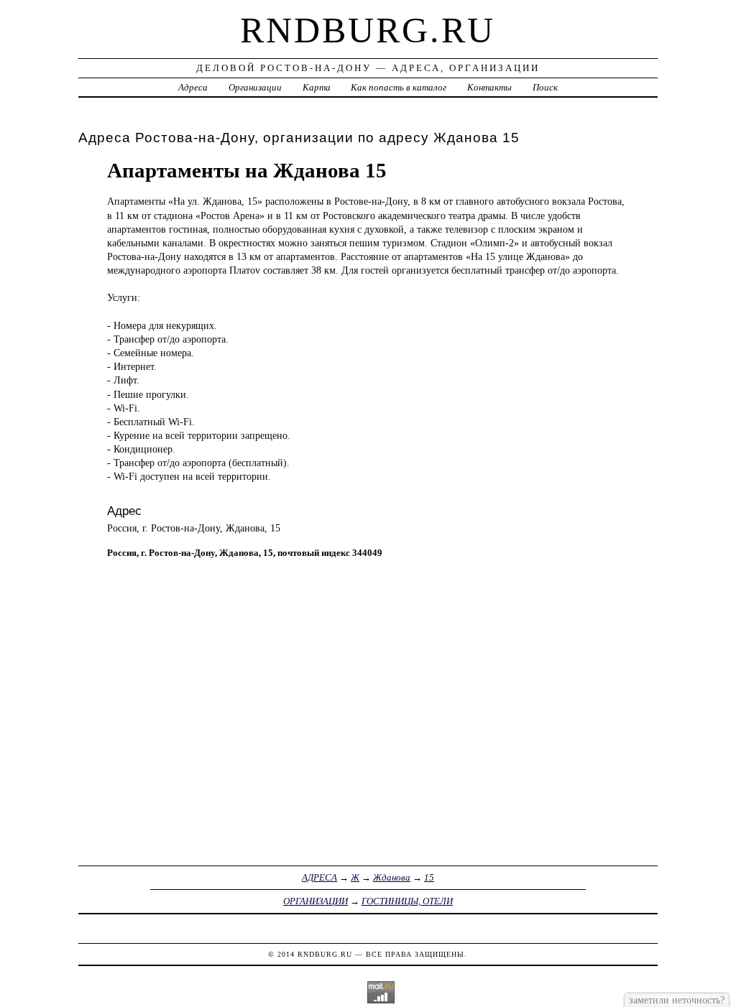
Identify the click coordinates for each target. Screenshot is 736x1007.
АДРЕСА (319, 877)
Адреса (193, 87)
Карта (317, 87)
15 (429, 877)
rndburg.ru (367, 30)
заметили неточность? (676, 1000)
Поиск (545, 87)
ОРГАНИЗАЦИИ (315, 901)
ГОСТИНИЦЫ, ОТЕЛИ (407, 901)
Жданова (391, 877)
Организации (255, 87)
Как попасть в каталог (398, 87)
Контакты (489, 87)
